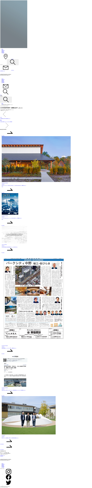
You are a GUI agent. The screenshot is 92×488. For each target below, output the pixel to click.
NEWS (2, 463)
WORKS (3, 464)
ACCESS (3, 467)
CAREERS (3, 466)
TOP (2, 103)
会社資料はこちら (2, 455)
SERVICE (3, 465)
